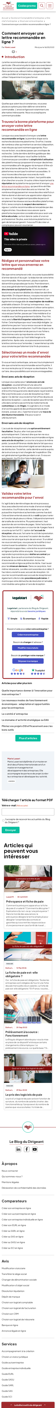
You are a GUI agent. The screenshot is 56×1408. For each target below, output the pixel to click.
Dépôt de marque (11, 1296)
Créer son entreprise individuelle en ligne (22, 1219)
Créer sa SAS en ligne (12, 1236)
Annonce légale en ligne (14, 1330)
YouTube (34, 1149)
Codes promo (27, 5)
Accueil (5, 18)
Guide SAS (7, 1391)
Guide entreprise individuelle (16, 1368)
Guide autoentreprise (13, 1362)
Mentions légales (10, 1182)
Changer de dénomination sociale (19, 1279)
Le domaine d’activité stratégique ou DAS (25, 719)
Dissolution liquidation (13, 1291)
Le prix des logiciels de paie (23, 1094)
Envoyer (10, 830)
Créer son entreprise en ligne (16, 1208)
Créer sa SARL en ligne (13, 1230)
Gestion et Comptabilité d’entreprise (27, 18)
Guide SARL (8, 1385)
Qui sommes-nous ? (12, 1176)
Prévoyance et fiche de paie (25, 901)
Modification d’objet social (15, 1285)
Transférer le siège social (14, 1274)
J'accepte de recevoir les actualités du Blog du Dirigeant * (27, 820)
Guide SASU (8, 1379)
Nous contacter (10, 1170)
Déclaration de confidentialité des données (24, 1187)
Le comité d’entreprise (15, 713)
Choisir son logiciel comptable (17, 1302)
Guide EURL (8, 1373)
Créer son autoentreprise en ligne (19, 1213)
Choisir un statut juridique (15, 1356)
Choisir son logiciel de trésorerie (18, 1319)
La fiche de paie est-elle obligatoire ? (21, 974)
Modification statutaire (13, 1268)
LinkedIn (11, 781)
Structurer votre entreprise (31, 21)
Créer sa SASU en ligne (13, 1242)
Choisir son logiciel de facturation (19, 1308)
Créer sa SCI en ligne (12, 1248)
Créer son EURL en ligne (14, 1225)
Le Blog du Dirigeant (8, 5)
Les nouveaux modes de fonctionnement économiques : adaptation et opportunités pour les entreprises (26, 704)
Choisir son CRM (10, 1313)
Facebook (26, 1149)
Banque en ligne (10, 1325)
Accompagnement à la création (18, 1351)
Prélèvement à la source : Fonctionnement (22, 1033)
